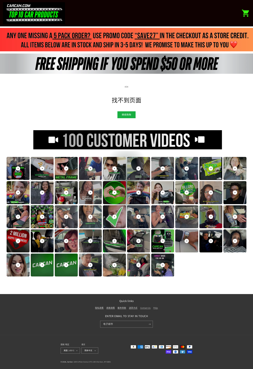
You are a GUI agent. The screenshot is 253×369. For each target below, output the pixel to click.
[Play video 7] (162, 168)
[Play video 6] (138, 168)
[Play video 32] (42, 241)
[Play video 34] (90, 241)
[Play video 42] (42, 265)
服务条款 (122, 308)
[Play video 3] (66, 168)
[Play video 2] (42, 168)
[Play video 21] (18, 217)
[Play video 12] (42, 192)
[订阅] (149, 324)
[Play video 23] (66, 217)
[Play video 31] (18, 241)
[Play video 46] (138, 265)
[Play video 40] (235, 241)
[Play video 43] (66, 265)
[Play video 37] (162, 241)
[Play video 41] (18, 265)
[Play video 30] (235, 217)
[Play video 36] (138, 241)
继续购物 (126, 114)
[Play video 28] (186, 217)
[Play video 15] (114, 192)
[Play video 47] (162, 265)
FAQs (155, 308)
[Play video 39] (211, 241)
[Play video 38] (186, 241)
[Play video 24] (90, 217)
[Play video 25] (114, 217)
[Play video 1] (18, 168)
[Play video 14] (90, 192)
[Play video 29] (211, 217)
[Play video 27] (162, 217)
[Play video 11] (18, 192)
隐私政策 (99, 308)
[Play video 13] (66, 192)
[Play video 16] (138, 192)
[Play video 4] (90, 168)
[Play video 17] (162, 192)
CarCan (70, 362)
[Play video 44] (90, 265)
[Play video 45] (114, 265)
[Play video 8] (186, 168)
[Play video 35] (114, 241)
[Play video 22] (42, 217)
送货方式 (133, 308)
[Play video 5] (114, 168)
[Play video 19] (211, 192)
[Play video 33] (66, 241)
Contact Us (145, 308)
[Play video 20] (235, 192)
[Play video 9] (211, 168)
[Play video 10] (235, 168)
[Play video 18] (186, 192)
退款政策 (110, 308)
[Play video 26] (138, 217)
